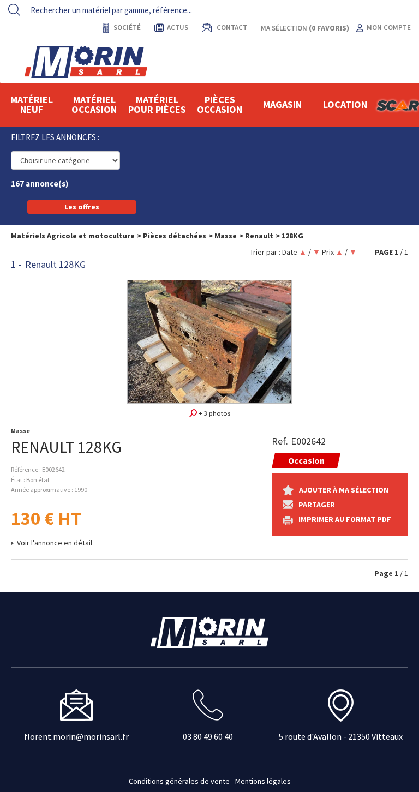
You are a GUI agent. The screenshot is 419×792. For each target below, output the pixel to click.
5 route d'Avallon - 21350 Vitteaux (341, 736)
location (345, 104)
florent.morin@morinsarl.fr (76, 736)
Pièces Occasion (219, 104)
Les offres (81, 207)
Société (126, 27)
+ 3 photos (213, 413)
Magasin (282, 104)
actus (177, 27)
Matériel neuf (31, 104)
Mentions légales (263, 781)
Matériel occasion (94, 104)
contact (231, 27)
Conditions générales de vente (179, 781)
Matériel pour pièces (157, 104)
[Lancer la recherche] (14, 10)
